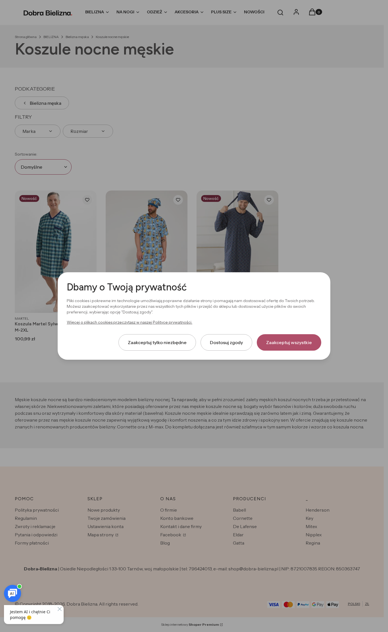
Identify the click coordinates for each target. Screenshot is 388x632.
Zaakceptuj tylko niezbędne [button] (157, 342)
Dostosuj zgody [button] (226, 342)
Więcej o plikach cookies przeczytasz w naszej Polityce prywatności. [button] (129, 322)
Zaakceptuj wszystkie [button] (289, 342)
